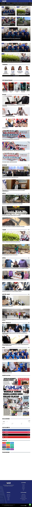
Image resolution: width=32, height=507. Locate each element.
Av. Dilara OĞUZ (12, 71)
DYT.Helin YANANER (5, 72)
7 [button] (17, 40)
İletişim (9, 499)
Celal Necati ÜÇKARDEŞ (27, 72)
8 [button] (18, 40)
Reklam (8, 497)
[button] (2, 35)
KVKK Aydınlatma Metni (23, 498)
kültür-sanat (6, 294)
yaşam (4, 229)
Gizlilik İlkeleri (23, 494)
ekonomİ (4, 165)
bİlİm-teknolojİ (6, 322)
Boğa (8, 442)
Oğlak (4, 449)
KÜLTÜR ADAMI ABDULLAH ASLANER (26, 73)
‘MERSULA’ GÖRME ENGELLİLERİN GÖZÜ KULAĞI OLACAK (8, 3)
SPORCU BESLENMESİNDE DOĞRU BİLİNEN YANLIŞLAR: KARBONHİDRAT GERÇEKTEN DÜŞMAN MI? (5, 74)
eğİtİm (4, 258)
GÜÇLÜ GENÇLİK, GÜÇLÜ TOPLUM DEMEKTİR (19, 74)
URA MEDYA (11, 505)
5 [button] (15, 40)
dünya (4, 193)
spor (3, 347)
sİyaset (4, 94)
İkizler (12, 442)
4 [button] (14, 40)
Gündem (23, 484)
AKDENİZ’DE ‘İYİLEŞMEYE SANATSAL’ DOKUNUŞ (25, 3)
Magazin (23, 488)
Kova (8, 449)
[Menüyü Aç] (18, 1)
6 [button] (16, 40)
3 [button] (13, 40)
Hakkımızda (8, 494)
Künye (8, 498)
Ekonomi (23, 487)
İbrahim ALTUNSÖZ (19, 72)
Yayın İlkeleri (23, 499)
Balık (12, 449)
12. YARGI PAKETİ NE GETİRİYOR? (12, 72)
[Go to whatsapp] (30, 505)
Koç (4, 442)
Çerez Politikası (23, 497)
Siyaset (23, 486)
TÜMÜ (28, 94)
